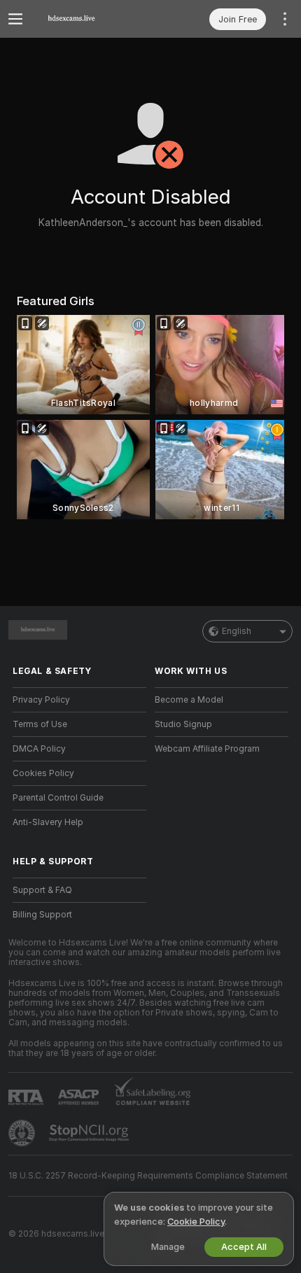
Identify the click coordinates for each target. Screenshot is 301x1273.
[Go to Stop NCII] (90, 1133)
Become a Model (189, 700)
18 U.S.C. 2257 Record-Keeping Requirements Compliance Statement (148, 1176)
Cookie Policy (196, 1221)
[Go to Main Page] (90, 19)
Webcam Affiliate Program (207, 749)
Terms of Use (40, 724)
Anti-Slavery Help (48, 822)
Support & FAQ (42, 890)
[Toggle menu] (15, 19)
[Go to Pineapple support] (23, 1133)
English (236, 631)
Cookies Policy (43, 773)
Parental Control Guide (58, 798)
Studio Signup (183, 724)
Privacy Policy (41, 700)
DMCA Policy (39, 749)
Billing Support (42, 915)
